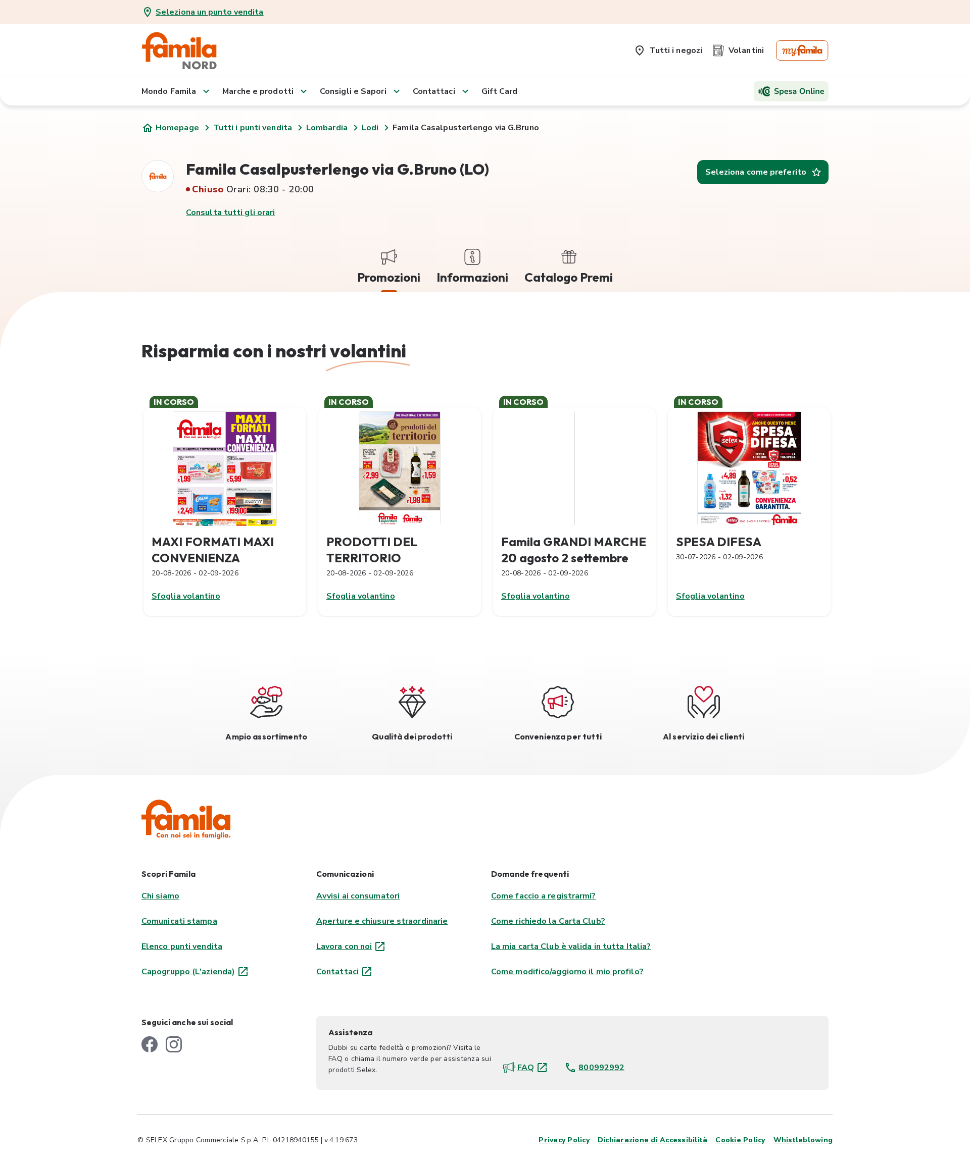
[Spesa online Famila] (791, 91)
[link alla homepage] (179, 50)
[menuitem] (668, 48)
